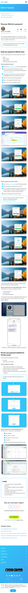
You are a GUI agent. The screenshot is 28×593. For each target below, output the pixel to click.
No (17, 506)
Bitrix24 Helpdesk (5, 13)
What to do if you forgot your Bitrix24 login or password (13, 533)
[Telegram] (9, 575)
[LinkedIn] (17, 575)
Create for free (19, 520)
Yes (11, 506)
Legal (6, 582)
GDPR (15, 582)
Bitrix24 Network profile (6, 531)
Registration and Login (7, 15)
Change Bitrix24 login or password (9, 538)
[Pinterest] (19, 575)
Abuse (22, 582)
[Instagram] (14, 575)
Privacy (12, 582)
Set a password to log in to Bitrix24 (9, 529)
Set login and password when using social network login (14, 535)
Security (18, 582)
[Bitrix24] (4, 2)
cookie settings (18, 587)
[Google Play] (18, 570)
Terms (9, 582)
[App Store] (9, 570)
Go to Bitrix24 (14, 517)
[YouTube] (12, 575)
